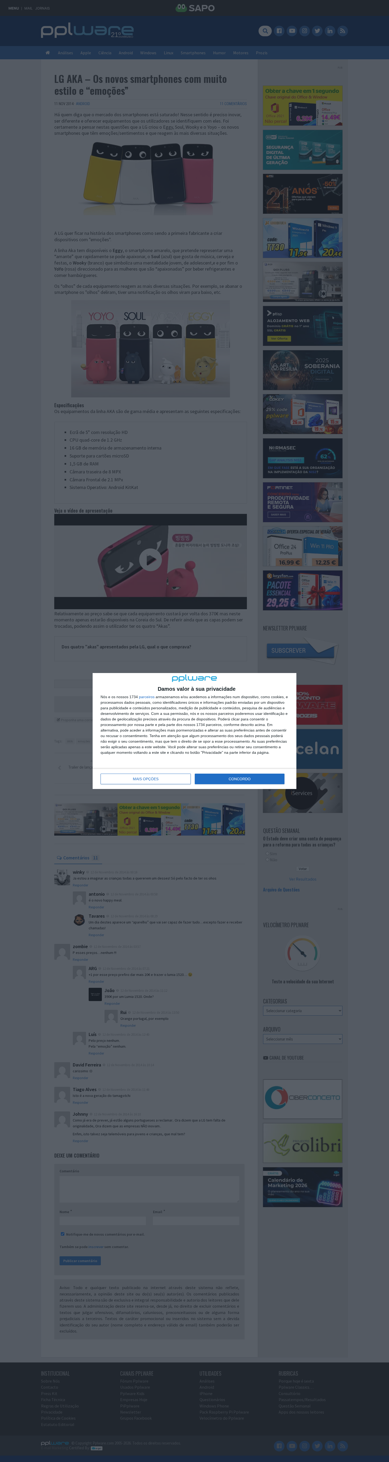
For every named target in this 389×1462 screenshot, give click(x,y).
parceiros (147, 697)
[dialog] (194, 731)
